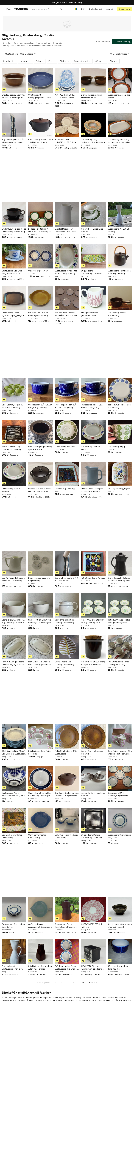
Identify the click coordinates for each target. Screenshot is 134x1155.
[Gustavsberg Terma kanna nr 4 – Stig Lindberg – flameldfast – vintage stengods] (120, 256)
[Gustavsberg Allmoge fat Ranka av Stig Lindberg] (67, 256)
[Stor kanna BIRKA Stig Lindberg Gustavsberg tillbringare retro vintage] (67, 605)
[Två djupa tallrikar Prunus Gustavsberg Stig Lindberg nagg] (67, 951)
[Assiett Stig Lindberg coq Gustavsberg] (93, 736)
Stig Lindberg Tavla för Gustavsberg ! (12, 836)
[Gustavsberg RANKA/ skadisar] (93, 432)
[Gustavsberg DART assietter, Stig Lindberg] (120, 778)
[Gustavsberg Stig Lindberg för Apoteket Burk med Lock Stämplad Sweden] (93, 647)
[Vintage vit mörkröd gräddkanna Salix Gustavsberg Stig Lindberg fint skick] (93, 298)
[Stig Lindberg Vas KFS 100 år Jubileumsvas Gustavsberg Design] (67, 563)
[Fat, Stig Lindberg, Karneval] (93, 563)
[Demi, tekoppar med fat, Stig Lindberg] (40, 563)
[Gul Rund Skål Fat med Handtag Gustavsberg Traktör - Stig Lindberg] (40, 298)
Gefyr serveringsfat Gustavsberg (37, 836)
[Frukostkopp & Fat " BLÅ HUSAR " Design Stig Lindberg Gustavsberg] (67, 390)
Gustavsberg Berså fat (65, 447)
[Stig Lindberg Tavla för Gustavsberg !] (14, 820)
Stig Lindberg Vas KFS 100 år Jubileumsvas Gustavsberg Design (66, 579)
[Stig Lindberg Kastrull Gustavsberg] (120, 298)
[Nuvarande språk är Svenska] (76, 9)
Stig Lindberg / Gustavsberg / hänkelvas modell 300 (13, 967)
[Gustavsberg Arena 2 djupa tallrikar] (120, 80)
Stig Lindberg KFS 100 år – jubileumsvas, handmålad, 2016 (13, 141)
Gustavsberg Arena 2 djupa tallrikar (120, 96)
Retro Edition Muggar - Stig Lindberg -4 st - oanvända (120, 752)
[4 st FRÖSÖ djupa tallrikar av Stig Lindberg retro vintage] (93, 605)
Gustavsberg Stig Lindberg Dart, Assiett (119, 836)
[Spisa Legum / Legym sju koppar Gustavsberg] (14, 390)
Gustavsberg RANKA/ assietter (11, 489)
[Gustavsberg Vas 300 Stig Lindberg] (120, 214)
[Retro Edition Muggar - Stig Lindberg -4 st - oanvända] (120, 736)
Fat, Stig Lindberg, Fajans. (119, 488)
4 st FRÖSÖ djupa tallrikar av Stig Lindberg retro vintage (92, 621)
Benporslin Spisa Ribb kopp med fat (93, 794)
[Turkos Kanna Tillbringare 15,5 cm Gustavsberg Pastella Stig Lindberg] (93, 474)
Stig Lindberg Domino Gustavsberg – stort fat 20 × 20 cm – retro (93, 836)
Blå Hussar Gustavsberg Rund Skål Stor (118, 967)
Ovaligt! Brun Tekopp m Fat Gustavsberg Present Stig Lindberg (14, 230)
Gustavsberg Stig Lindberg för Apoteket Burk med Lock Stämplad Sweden (93, 663)
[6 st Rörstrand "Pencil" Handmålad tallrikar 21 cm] (67, 298)
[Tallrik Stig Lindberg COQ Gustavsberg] (67, 736)
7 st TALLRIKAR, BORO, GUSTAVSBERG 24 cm (65, 96)
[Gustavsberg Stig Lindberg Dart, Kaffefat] (14, 909)
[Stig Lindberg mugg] (120, 432)
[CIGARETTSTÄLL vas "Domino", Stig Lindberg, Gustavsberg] (93, 951)
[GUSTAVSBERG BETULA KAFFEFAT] (93, 909)
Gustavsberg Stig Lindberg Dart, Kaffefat (14, 925)
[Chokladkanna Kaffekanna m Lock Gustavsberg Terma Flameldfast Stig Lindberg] (120, 563)
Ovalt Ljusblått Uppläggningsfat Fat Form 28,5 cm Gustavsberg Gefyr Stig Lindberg (40, 96)
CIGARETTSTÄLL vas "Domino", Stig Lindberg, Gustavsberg (91, 967)
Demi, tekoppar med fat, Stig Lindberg (39, 579)
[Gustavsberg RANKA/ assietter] (14, 474)
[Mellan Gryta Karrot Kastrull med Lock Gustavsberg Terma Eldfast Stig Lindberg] (40, 474)
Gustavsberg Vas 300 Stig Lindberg (119, 230)
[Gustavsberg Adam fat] (40, 256)
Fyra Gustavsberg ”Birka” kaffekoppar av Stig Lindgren (119, 663)
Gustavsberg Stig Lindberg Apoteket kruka (40, 448)
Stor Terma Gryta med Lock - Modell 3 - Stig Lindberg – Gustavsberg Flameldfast (67, 794)
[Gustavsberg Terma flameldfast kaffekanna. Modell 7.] (67, 909)
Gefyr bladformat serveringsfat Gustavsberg (40, 925)
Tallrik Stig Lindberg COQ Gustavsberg (66, 752)
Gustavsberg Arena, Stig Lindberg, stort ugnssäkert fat (119, 141)
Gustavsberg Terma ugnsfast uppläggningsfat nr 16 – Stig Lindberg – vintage (13, 314)
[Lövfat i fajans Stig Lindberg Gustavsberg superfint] (67, 647)
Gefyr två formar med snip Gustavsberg (66, 836)
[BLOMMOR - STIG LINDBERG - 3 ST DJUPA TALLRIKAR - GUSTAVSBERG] (67, 125)
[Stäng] (132, 2)
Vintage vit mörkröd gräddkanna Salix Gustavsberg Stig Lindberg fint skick (93, 314)
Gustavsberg (11, 54)
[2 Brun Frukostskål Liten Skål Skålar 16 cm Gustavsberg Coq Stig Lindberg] (93, 80)
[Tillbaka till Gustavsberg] (3, 54)
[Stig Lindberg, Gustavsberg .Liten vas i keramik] (40, 951)
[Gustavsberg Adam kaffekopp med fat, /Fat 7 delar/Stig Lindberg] (14, 778)
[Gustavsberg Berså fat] (67, 432)
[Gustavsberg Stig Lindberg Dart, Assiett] (120, 820)
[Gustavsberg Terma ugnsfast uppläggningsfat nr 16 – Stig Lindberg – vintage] (14, 298)
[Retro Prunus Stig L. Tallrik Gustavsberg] (120, 390)
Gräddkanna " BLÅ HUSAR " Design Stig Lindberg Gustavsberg (40, 406)
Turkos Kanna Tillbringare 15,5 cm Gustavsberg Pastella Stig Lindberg (92, 490)
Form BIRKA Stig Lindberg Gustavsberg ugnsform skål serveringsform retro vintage (14, 663)
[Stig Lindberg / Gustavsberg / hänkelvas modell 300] (14, 951)
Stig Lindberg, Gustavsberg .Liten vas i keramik (40, 967)
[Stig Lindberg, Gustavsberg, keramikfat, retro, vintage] (93, 256)
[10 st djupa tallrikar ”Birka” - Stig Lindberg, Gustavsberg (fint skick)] (14, 736)
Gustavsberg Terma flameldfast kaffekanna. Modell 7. (65, 925)
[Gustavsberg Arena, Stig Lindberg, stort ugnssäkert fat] (120, 125)
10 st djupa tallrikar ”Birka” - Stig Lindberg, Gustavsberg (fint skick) (14, 752)
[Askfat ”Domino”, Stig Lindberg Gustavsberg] (14, 432)
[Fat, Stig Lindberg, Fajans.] (120, 474)
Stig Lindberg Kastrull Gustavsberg (117, 314)
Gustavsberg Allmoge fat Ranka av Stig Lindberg (66, 272)
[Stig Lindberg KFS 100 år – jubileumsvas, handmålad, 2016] (14, 125)
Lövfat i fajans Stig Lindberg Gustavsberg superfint (64, 663)
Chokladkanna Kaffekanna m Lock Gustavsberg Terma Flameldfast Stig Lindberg (120, 579)
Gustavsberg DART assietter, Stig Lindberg (118, 794)
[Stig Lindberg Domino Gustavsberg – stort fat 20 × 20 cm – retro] (93, 820)
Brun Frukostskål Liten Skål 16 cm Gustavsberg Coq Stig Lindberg (13, 96)
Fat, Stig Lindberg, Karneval (93, 578)
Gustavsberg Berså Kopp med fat (92, 230)
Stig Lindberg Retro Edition (40, 751)
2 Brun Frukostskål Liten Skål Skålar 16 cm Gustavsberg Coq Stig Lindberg (91, 96)
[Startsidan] (21, 9)
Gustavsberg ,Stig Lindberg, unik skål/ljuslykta (93, 140)
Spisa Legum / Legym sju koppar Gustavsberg (12, 406)
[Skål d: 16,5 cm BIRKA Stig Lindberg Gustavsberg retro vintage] (40, 605)
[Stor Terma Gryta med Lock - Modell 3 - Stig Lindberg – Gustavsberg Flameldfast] (67, 778)
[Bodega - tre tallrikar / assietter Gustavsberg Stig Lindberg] (40, 214)
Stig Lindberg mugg (116, 447)
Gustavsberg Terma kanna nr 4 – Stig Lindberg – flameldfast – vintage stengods (119, 272)
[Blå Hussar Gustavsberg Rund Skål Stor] (120, 951)
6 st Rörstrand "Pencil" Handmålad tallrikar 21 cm (66, 314)
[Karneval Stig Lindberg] (67, 474)
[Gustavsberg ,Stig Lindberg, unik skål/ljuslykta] (93, 125)
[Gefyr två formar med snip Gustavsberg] (67, 820)
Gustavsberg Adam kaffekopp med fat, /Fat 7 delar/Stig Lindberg (13, 794)
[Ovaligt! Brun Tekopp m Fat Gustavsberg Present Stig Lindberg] (14, 214)
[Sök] (61, 9)
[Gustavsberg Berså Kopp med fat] (93, 214)
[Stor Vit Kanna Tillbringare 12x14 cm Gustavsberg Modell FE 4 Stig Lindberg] (14, 563)
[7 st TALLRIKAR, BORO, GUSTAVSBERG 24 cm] (67, 80)
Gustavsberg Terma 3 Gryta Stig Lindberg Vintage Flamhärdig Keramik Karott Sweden (40, 141)
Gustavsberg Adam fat (38, 271)
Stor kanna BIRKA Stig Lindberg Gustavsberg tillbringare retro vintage (65, 621)
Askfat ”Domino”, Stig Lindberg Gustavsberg (11, 448)
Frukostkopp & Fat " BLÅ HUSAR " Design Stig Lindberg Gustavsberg (65, 406)
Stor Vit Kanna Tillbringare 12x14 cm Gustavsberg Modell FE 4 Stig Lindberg (13, 579)
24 (83, 983)
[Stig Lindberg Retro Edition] (40, 736)
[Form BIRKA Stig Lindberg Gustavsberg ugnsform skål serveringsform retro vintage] (14, 647)
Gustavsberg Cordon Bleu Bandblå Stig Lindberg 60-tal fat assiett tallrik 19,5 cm (40, 794)
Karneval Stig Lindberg (65, 488)
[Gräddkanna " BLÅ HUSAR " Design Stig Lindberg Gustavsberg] (40, 390)
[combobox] (47, 9)
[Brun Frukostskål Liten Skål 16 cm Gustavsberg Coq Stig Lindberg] (14, 80)
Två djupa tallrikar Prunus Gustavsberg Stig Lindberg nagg (66, 967)
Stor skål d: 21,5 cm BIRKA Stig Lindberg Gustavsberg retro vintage (14, 621)
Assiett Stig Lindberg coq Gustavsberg (92, 752)
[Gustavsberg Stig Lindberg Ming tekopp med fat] (14, 256)
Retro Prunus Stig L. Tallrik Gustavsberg (119, 406)
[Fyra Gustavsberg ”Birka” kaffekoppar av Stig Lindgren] (120, 647)
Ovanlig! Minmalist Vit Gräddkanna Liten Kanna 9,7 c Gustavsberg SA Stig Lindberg (66, 230)
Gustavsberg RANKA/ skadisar (90, 448)
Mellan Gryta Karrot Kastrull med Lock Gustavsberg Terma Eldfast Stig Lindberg (40, 490)
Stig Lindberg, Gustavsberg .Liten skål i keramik (120, 925)
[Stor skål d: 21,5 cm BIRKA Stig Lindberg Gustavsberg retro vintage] (14, 605)
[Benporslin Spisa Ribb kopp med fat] (93, 778)
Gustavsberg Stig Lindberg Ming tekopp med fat (14, 272)
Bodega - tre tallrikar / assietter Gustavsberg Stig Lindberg (40, 230)
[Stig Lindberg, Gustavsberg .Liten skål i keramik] (120, 909)
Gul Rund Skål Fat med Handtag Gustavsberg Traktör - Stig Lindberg (38, 314)
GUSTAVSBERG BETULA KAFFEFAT (91, 925)
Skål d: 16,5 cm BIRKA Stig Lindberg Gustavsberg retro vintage (40, 621)
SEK (83, 9)
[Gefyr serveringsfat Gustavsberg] (40, 820)
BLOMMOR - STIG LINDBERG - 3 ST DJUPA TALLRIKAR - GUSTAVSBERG (67, 141)
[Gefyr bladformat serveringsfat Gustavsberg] (40, 909)
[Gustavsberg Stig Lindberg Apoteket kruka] (40, 432)
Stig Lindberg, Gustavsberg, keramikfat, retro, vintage (92, 272)
